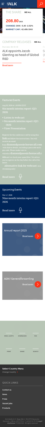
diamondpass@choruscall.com (24, 144)
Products (6, 408)
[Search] (41, 4)
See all (27, 12)
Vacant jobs (7, 403)
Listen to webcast (14, 117)
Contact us (6, 390)
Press (4, 399)
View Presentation (16, 128)
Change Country (9, 372)
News (4, 394)
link (4, 138)
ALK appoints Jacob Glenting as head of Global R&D (20, 55)
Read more (7, 65)
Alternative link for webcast (20, 165)
